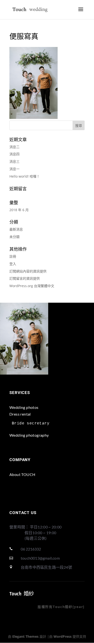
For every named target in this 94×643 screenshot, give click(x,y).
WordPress (63, 636)
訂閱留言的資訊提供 (24, 278)
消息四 (14, 154)
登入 (12, 263)
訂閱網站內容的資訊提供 (28, 271)
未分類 (14, 236)
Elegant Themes (25, 636)
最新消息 (16, 229)
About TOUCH (22, 474)
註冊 (12, 256)
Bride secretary (30, 423)
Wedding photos (24, 407)
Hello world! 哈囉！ (24, 176)
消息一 (14, 169)
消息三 (14, 161)
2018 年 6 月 (19, 210)
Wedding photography (29, 435)
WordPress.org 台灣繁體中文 (31, 286)
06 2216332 (31, 549)
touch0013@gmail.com (40, 558)
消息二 (14, 147)
